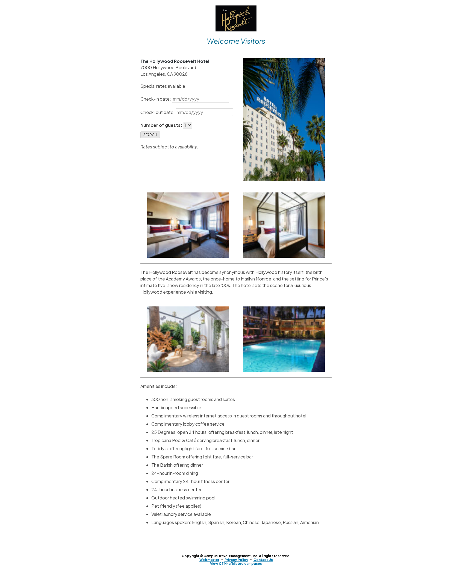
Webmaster (209, 560)
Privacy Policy (236, 560)
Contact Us (263, 560)
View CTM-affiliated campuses (236, 563)
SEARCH (150, 135)
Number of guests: (161, 125)
